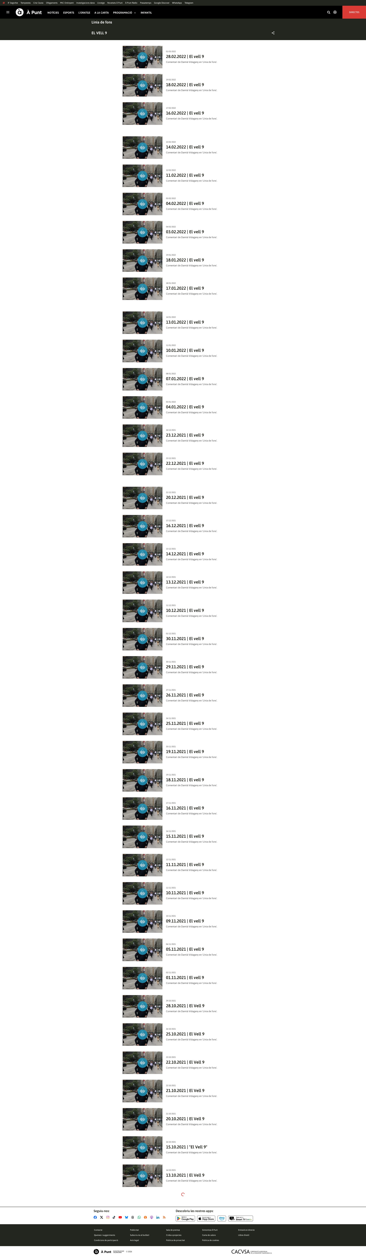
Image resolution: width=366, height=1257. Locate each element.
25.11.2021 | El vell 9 (185, 723)
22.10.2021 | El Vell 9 (185, 1062)
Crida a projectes (173, 1235)
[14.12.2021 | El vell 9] (143, 554)
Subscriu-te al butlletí (139, 1235)
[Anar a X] (102, 1217)
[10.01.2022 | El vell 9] (143, 351)
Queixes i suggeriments (104, 1235)
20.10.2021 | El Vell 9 (185, 1118)
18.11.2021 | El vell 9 (185, 779)
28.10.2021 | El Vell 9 (185, 1005)
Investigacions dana (85, 3)
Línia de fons (102, 22)
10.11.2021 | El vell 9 (185, 892)
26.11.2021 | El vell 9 (185, 695)
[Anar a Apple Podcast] (152, 1217)
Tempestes (26, 3)
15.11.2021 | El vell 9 (185, 836)
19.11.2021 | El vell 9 (185, 751)
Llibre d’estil (243, 1235)
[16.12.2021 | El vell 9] (143, 526)
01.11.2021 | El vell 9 (185, 977)
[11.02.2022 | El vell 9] (143, 176)
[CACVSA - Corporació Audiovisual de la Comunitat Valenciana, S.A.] (251, 1251)
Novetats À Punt (115, 3)
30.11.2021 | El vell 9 (185, 638)
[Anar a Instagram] (108, 1217)
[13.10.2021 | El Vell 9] (143, 1175)
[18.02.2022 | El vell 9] (143, 85)
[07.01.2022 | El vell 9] (143, 379)
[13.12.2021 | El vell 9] (143, 582)
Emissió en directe (246, 1230)
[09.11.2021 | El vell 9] (143, 921)
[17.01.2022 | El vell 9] (143, 289)
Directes (354, 12)
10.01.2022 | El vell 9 (185, 350)
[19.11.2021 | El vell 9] (143, 752)
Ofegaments (51, 3)
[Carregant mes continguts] (183, 1195)
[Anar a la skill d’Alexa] (221, 1218)
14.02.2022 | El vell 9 (185, 147)
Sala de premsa (173, 1230)
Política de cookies (210, 1240)
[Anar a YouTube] (121, 1217)
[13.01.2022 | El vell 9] (143, 322)
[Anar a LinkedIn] (158, 1217)
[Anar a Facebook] (96, 1217)
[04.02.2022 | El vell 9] (143, 204)
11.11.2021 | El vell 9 (185, 864)
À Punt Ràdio (131, 3)
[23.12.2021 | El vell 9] (143, 435)
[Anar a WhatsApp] (140, 1217)
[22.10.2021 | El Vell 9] (143, 1063)
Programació (122, 12)
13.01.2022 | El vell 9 (185, 322)
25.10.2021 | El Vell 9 (185, 1034)
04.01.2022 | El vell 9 (185, 407)
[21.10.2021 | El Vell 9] (143, 1091)
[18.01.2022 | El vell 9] (143, 260)
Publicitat (134, 1230)
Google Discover (161, 3)
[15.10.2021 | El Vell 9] (143, 1147)
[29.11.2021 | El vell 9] (143, 667)
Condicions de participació (106, 1240)
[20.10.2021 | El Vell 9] (143, 1119)
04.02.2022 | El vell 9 (185, 203)
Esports (68, 12)
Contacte (98, 1230)
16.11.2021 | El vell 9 (185, 808)
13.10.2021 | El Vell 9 (185, 1175)
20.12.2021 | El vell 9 (185, 497)
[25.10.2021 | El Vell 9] (143, 1034)
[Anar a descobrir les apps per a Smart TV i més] (240, 1218)
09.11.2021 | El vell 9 (185, 921)
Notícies (53, 12)
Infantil (146, 12)
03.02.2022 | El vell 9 (185, 231)
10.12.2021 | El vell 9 (185, 610)
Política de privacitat (175, 1240)
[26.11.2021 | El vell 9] (143, 695)
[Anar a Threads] (133, 1217)
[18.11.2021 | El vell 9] (143, 780)
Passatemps (145, 3)
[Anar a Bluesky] (127, 1217)
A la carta (102, 12)
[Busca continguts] (328, 12)
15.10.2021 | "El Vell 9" (186, 1147)
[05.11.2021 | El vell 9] (143, 950)
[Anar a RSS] (165, 1217)
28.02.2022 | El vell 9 (185, 56)
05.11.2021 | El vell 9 (185, 949)
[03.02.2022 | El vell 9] (143, 232)
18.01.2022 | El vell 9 (185, 260)
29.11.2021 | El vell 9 (185, 666)
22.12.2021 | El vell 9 (185, 463)
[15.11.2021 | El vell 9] (143, 837)
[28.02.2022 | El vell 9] (143, 57)
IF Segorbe (13, 3)
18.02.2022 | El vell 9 (185, 84)
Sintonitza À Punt (210, 1230)
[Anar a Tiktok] (115, 1217)
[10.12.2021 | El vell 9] (143, 611)
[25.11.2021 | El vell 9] (143, 724)
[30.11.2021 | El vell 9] (143, 639)
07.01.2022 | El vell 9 (185, 378)
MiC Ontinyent (67, 3)
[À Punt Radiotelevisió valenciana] (109, 1251)
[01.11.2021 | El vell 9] (143, 978)
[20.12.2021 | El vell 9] (143, 498)
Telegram (189, 3)
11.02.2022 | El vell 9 (185, 175)
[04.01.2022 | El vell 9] (143, 407)
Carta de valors (209, 1235)
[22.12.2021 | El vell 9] (143, 464)
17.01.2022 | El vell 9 (185, 288)
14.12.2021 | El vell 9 (185, 553)
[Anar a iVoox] (146, 1217)
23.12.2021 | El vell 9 (185, 435)
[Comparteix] (273, 33)
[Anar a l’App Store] (206, 1218)
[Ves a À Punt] (29, 12)
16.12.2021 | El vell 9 (185, 525)
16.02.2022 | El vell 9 (185, 113)
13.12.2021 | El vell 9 (185, 582)
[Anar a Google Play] (185, 1218)
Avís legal (134, 1240)
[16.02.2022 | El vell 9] (143, 113)
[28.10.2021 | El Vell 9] (143, 1006)
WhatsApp (177, 3)
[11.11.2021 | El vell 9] (143, 865)
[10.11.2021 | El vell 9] (143, 893)
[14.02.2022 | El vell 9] (143, 147)
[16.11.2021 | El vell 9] (143, 808)
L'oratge (101, 3)
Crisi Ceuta (38, 3)
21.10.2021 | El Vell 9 (185, 1090)
